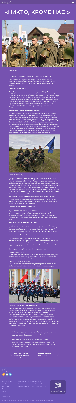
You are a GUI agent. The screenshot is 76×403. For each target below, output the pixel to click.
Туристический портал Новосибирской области (31, 384)
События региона (7, 381)
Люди (4, 391)
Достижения (6, 396)
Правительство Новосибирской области (29, 381)
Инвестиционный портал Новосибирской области (32, 386)
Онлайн (4, 384)
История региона (7, 394)
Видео (4, 389)
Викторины (5, 386)
